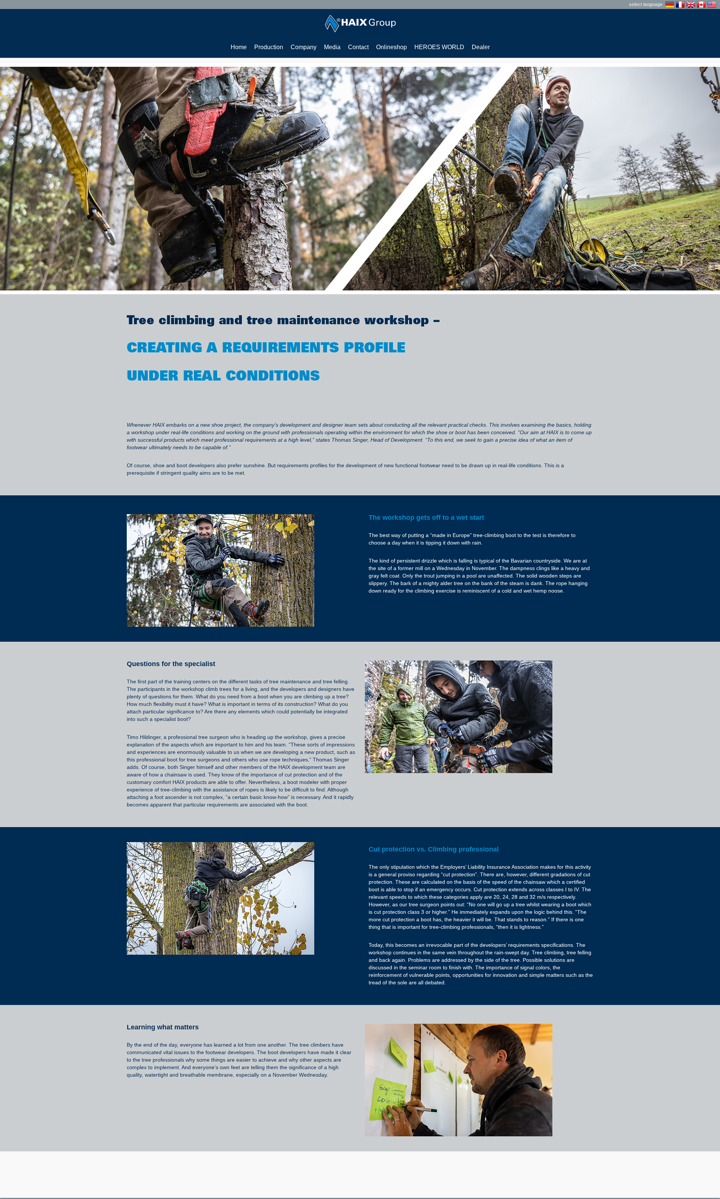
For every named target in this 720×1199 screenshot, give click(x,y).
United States (711, 4)
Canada (701, 4)
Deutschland (669, 4)
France (680, 4)
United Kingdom (690, 4)
